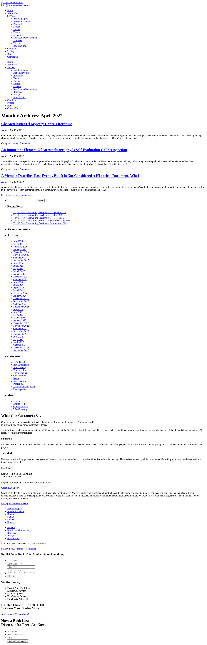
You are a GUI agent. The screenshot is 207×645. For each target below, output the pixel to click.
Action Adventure (21, 73)
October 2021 (20, 345)
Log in (16, 401)
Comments (25, 143)
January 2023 (19, 320)
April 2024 (18, 287)
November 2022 (21, 325)
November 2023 (21, 301)
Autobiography (20, 70)
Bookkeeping (19, 370)
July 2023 (18, 309)
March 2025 (19, 271)
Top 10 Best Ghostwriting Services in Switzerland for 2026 (41, 220)
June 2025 (18, 265)
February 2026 (20, 246)
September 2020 (21, 350)
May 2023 (18, 315)
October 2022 (20, 328)
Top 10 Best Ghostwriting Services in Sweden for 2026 (39, 223)
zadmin (4, 130)
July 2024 (18, 282)
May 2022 (18, 339)
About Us (12, 64)
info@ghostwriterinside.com (14, 503)
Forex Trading (20, 373)
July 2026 (18, 241)
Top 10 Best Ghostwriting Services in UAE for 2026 (38, 218)
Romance (17, 92)
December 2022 (21, 323)
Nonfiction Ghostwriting (25, 89)
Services (11, 67)
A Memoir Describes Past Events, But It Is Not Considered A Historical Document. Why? (70, 176)
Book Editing (19, 97)
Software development (24, 386)
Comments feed (20, 406)
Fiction (16, 78)
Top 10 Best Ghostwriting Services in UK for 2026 (37, 215)
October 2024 (20, 279)
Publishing (18, 384)
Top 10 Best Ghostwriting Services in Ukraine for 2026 (39, 212)
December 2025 (21, 252)
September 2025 (21, 260)
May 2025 (18, 268)
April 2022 (18, 342)
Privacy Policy (8, 548)
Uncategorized (20, 389)
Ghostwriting (19, 375)
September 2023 (21, 306)
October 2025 (20, 257)
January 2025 (19, 274)
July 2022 (18, 336)
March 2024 (19, 290)
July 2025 (18, 263)
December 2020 (21, 347)
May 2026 (18, 244)
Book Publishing (21, 364)
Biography (18, 75)
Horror (16, 83)
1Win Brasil (19, 362)
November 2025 (21, 255)
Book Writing (19, 367)
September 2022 (21, 331)
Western (17, 94)
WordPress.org (20, 409)
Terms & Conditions (26, 548)
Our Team (12, 100)
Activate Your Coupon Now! (15, 614)
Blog (9, 105)
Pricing (10, 103)
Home (10, 62)
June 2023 (18, 312)
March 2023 (19, 317)
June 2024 (18, 285)
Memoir (17, 86)
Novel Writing (20, 381)
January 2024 (19, 295)
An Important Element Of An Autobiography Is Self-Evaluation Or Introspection (64, 150)
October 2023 (20, 304)
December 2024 (21, 276)
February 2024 (20, 293)
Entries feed (19, 404)
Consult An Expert (10, 487)
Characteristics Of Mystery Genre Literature (36, 124)
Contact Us (12, 108)
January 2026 (19, 249)
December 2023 (21, 298)
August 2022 (19, 334)
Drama (16, 81)
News (15, 143)
